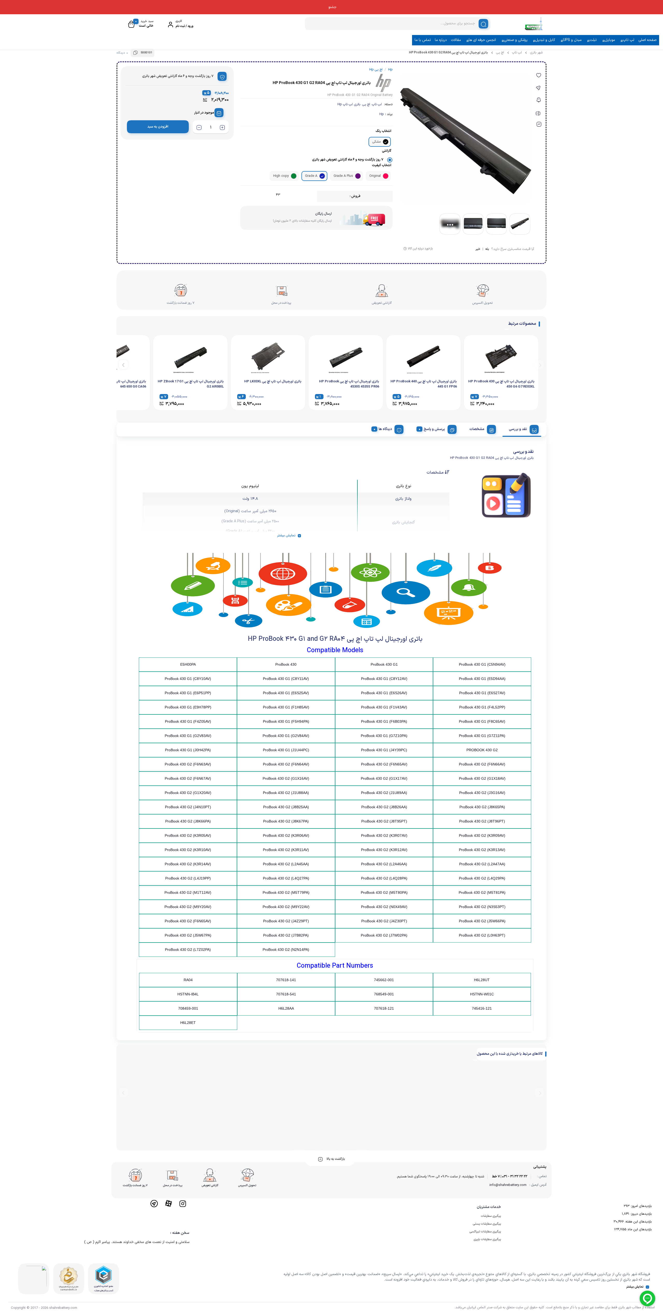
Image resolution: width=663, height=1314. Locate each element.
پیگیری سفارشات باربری (487, 1239)
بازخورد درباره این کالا (420, 248)
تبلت (593, 40)
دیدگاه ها (385, 429)
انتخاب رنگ (383, 131)
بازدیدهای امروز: (641, 1206)
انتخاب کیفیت (381, 165)
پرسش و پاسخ (434, 429)
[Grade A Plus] (358, 176)
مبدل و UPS (572, 40)
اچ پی (500, 52)
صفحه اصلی (647, 40)
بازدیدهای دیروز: (640, 1214)
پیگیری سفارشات (491, 1216)
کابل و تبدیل (545, 40)
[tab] (521, 428)
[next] (123, 364)
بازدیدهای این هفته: (638, 1221)
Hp (381, 114)
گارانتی (386, 151)
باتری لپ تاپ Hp (348, 104)
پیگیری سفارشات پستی (487, 1223)
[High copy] (294, 176)
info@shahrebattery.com (508, 1185)
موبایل (610, 40)
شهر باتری (536, 52)
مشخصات (477, 429)
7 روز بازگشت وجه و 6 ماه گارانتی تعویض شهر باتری (347, 159)
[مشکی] (385, 142)
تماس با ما (423, 40)
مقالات (456, 40)
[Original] (385, 176)
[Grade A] (322, 176)
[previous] (539, 364)
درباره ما (441, 40)
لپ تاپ (628, 40)
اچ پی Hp (376, 69)
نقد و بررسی (518, 429)
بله (487, 249)
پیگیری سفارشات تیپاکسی (485, 1231)
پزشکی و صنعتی (516, 40)
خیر (477, 249)
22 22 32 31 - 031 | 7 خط (509, 1176)
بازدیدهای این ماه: (639, 1229)
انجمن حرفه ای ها (482, 40)
